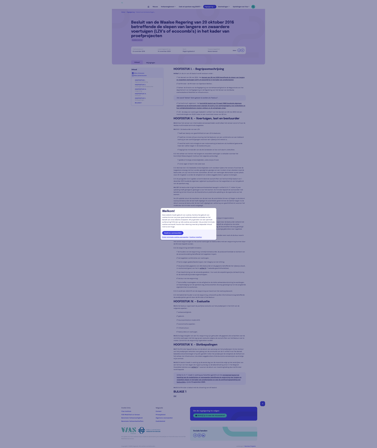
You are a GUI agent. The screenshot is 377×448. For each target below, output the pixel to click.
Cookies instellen (195, 237)
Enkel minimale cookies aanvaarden (175, 237)
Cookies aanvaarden (172, 233)
